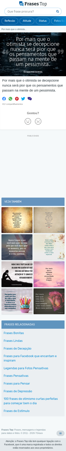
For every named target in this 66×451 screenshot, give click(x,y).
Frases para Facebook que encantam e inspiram (30, 358)
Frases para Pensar (17, 383)
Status (43, 20)
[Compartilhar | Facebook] (4, 98)
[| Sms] (29, 98)
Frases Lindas (13, 341)
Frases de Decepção (17, 348)
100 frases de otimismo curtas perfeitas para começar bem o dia (31, 401)
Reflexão (10, 20)
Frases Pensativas (16, 376)
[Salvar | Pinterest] (17, 98)
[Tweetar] (23, 98)
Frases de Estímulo (17, 411)
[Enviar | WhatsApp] (10, 98)
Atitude (27, 20)
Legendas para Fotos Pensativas (26, 368)
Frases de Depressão (18, 391)
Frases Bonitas (14, 333)
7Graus (39, 433)
